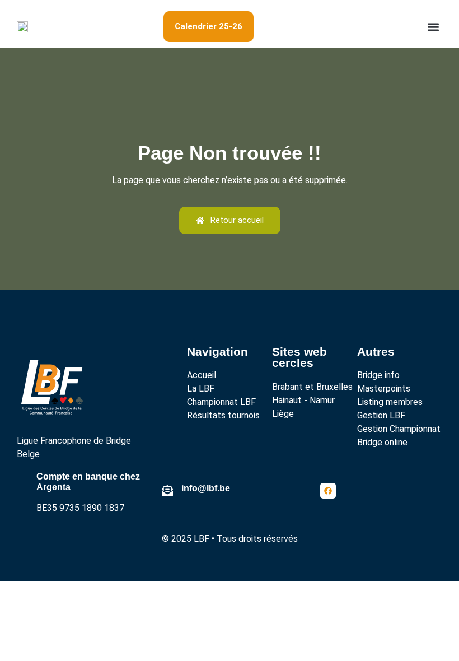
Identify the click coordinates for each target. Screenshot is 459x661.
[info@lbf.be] (167, 490)
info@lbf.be (205, 488)
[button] (433, 26)
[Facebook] (328, 491)
